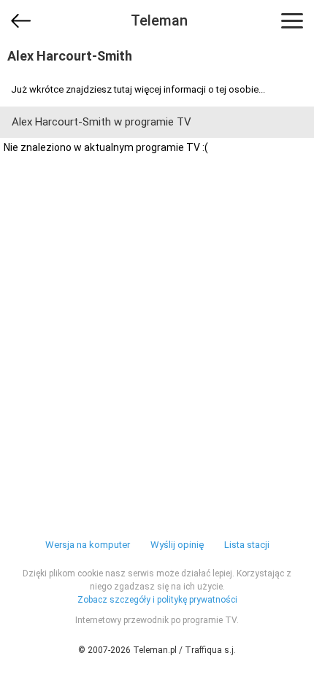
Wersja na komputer (87, 544)
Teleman (159, 20)
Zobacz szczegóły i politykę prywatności (157, 600)
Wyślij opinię (177, 544)
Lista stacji (246, 544)
